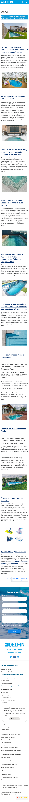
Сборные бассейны (6, 779)
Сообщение (5, 614)
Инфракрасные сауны (6, 683)
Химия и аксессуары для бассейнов (13, 686)
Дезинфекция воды (6, 697)
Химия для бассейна (6, 689)
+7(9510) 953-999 (14, 649)
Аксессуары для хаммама (7, 767)
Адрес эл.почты (6, 608)
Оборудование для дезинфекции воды (10, 734)
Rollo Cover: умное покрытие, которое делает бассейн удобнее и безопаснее (14, 152)
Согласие (8, 623)
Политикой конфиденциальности (12, 627)
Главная (3, 7)
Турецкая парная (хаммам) (8, 678)
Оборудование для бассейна (9, 724)
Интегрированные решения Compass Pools (13, 97)
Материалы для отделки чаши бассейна (11, 750)
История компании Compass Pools (13, 429)
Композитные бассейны (7, 671)
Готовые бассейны (6, 774)
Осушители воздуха (6, 742)
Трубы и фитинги (5, 729)
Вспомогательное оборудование (9, 747)
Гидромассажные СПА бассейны (9, 777)
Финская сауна (5, 680)
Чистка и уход (4, 702)
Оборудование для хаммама (9, 764)
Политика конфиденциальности (9, 787)
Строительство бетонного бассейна (12, 499)
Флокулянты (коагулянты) (8, 700)
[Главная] (7, 2)
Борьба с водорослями (7, 695)
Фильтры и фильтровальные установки (11, 745)
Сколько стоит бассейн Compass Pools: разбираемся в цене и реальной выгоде (14, 49)
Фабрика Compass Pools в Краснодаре (12, 356)
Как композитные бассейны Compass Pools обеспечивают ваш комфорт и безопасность (14, 306)
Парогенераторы (5, 770)
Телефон (4, 602)
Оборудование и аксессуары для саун (11, 754)
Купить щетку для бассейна (13, 551)
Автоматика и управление (7, 727)
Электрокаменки (5, 757)
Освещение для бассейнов (7, 739)
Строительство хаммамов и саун (12, 674)
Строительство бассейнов (9, 665)
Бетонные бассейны (6, 669)
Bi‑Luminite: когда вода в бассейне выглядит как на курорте (12, 202)
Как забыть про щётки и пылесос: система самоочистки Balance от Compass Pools (12, 258)
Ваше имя (4, 595)
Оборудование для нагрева (8, 737)
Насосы (3, 732)
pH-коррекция (4, 692)
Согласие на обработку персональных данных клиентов (15, 785)
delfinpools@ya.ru (14, 652)
